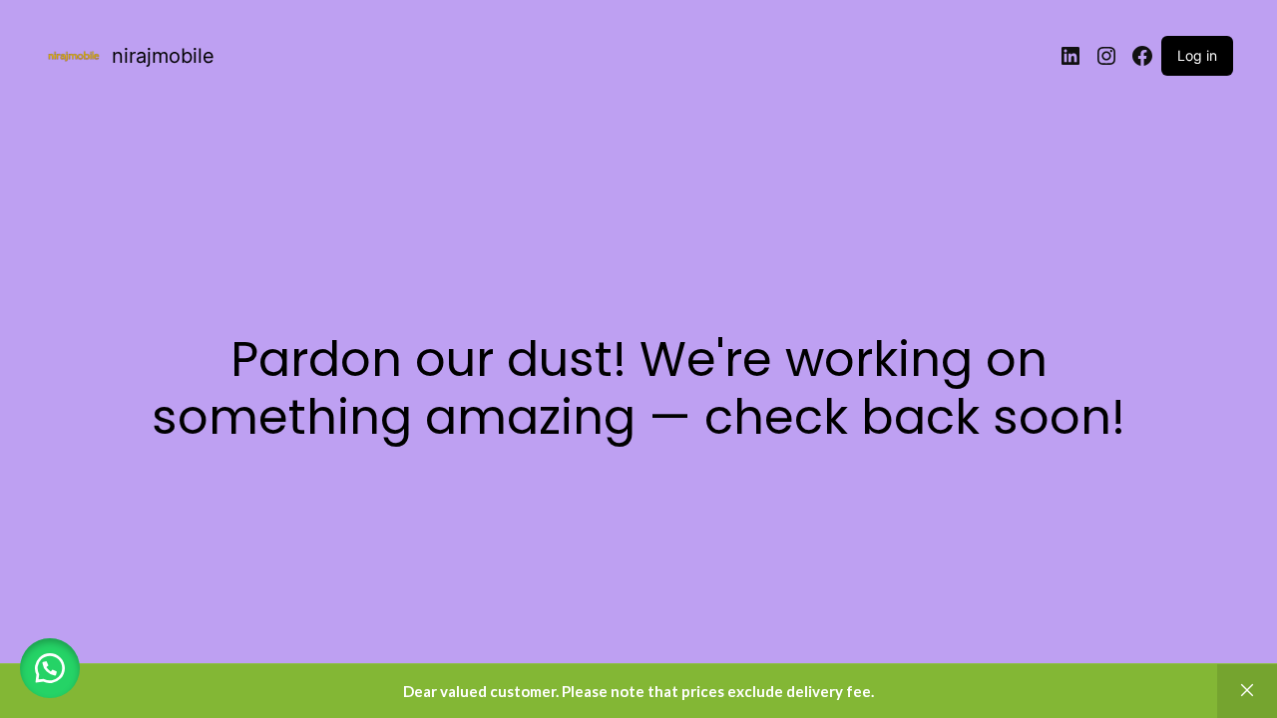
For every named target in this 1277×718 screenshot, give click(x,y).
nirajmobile (163, 56)
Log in (1197, 55)
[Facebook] (1142, 56)
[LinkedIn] (1070, 56)
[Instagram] (1106, 56)
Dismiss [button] (1247, 691)
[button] (50, 668)
